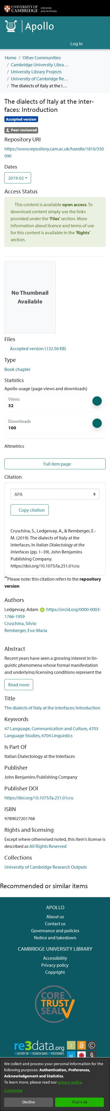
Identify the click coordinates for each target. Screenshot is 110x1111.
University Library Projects (36, 71)
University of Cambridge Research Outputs (40, 78)
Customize (13, 1090)
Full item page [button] (57, 464)
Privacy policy (55, 965)
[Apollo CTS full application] (55, 1026)
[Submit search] (56, 43)
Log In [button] (76, 43)
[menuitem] (65, 43)
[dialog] (55, 1084)
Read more (18, 685)
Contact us (55, 923)
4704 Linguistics (56, 735)
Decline (28, 1102)
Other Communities (42, 57)
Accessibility (55, 958)
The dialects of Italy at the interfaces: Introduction (52, 708)
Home (10, 57)
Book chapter (17, 369)
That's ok (79, 1102)
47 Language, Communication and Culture (45, 728)
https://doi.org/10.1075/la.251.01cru (38, 798)
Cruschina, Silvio (20, 623)
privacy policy (69, 1082)
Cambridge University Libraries (40, 64)
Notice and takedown (55, 937)
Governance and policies (55, 930)
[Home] (30, 8)
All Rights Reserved (48, 846)
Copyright (55, 972)
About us (55, 916)
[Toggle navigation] (97, 43)
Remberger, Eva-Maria (25, 630)
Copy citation (31, 510)
